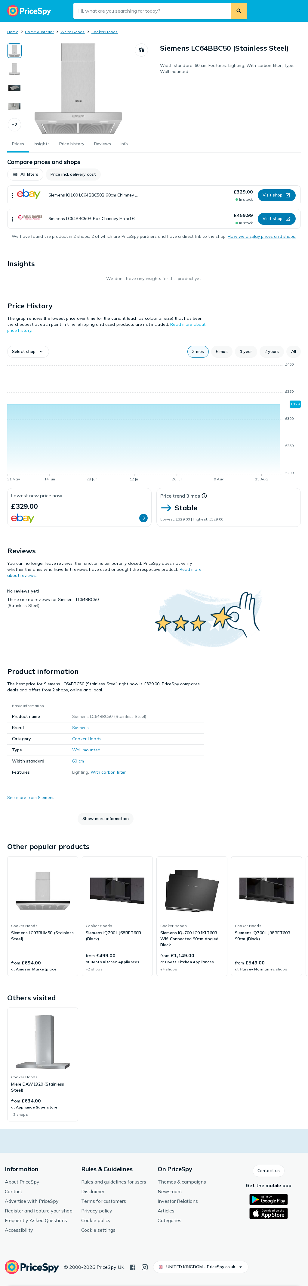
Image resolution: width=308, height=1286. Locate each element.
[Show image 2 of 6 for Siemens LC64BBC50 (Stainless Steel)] (14, 69)
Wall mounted (86, 750)
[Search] (239, 11)
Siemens (80, 727)
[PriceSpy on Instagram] (144, 1267)
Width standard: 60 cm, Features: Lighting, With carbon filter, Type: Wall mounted (227, 68)
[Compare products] (141, 50)
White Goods (72, 32)
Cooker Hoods (104, 32)
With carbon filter (108, 772)
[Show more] (12, 195)
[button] (14, 124)
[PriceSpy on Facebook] (132, 1267)
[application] (154, 423)
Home (12, 32)
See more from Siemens (30, 797)
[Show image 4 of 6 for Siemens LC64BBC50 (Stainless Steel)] (14, 106)
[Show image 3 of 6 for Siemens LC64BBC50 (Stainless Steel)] (14, 88)
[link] (42, 916)
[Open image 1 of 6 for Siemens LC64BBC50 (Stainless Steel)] (78, 88)
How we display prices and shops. (262, 236)
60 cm (78, 761)
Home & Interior (39, 32)
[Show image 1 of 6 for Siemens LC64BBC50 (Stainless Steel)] (14, 50)
